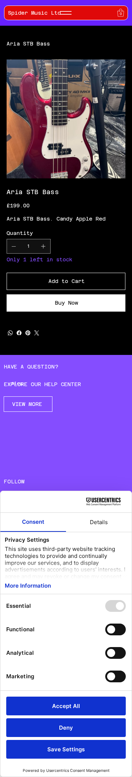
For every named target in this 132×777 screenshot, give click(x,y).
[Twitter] (36, 333)
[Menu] (66, 12)
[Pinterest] (28, 333)
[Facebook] (19, 333)
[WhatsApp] (10, 333)
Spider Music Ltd (34, 13)
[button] (120, 13)
